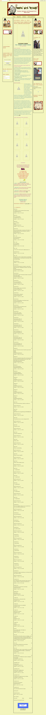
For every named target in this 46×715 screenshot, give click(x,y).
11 (31, 280)
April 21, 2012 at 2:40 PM (18, 458)
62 (31, 628)
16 (31, 311)
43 (31, 497)
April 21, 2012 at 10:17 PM (19, 576)
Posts (5, 76)
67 (31, 662)
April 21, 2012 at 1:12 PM (18, 296)
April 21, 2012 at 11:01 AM (19, 245)
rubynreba (15, 585)
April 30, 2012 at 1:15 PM (18, 678)
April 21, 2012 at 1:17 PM (18, 333)
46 (31, 520)
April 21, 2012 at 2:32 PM (18, 406)
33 (31, 424)
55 (31, 585)
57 (31, 597)
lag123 (15, 409)
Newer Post (15, 698)
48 (31, 534)
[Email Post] (30, 203)
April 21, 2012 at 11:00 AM (19, 239)
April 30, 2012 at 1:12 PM (18, 666)
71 (31, 687)
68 (31, 668)
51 (31, 556)
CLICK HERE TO (23, 708)
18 (31, 323)
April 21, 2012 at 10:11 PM (19, 510)
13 (31, 292)
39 (31, 468)
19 (31, 329)
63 (31, 634)
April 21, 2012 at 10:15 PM (19, 553)
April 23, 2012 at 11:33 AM (19, 601)
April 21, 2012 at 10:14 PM (19, 532)
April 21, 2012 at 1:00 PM (18, 270)
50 (31, 549)
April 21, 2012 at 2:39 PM (18, 451)
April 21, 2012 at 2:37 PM (18, 429)
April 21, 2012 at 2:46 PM (18, 494)
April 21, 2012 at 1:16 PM (18, 321)
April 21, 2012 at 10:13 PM (19, 517)
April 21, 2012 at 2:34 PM (18, 415)
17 (31, 317)
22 (31, 348)
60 (31, 616)
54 (31, 579)
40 (31, 475)
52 (31, 563)
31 (31, 409)
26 (31, 377)
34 (31, 432)
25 (31, 371)
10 (31, 273)
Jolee (14, 634)
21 (31, 342)
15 (31, 305)
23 (31, 356)
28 (31, 389)
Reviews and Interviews (31, 16)
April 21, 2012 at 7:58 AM (19, 212)
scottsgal (15, 597)
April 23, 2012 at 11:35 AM (19, 626)
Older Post (30, 698)
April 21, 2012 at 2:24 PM (18, 381)
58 (31, 603)
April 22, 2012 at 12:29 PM (19, 595)
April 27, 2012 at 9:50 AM (19, 645)
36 (31, 446)
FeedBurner (9, 64)
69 (31, 674)
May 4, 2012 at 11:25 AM (18, 684)
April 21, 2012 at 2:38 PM (18, 444)
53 (31, 570)
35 (31, 439)
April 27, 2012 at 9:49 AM (19, 640)
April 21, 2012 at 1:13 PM (18, 302)
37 (31, 453)
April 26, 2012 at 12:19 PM (19, 632)
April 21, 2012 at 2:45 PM (18, 487)
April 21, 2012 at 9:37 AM (19, 233)
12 (31, 286)
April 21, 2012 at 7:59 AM (19, 219)
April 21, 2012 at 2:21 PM (18, 354)
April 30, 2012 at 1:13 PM (18, 672)
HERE (19, 115)
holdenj (15, 348)
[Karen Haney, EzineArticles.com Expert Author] (38, 88)
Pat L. (15, 235)
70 (31, 681)
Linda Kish (15, 504)
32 (31, 417)
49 (31, 541)
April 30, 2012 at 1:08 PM (18, 660)
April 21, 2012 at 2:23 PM (18, 368)
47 (31, 527)
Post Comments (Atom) (21, 700)
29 (31, 395)
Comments (5, 78)
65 (31, 648)
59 (31, 609)
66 (31, 655)
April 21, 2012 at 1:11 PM (18, 290)
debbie (15, 209)
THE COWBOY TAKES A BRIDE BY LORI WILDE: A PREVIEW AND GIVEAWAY (22, 22)
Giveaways (24, 16)
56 (31, 591)
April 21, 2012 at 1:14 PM (18, 315)
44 (31, 504)
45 (31, 512)
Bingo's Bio (18, 16)
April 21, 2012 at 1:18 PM (18, 339)
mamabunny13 (16, 655)
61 (31, 622)
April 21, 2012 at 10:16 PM (19, 568)
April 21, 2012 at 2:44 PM (18, 473)
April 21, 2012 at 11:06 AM (19, 262)
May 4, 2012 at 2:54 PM (18, 694)
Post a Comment (16, 696)
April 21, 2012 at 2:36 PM (18, 422)
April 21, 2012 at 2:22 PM (18, 362)
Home (14, 16)
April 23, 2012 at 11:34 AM (19, 613)
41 (31, 482)
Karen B (15, 228)
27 (31, 383)
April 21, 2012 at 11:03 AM (19, 253)
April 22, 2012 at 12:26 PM (19, 589)
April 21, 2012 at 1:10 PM (18, 278)
